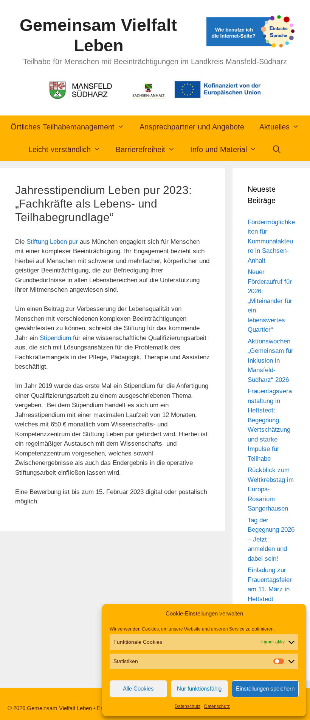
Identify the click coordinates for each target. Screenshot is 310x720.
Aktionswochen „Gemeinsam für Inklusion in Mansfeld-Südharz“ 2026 (270, 360)
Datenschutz (187, 706)
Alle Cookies (138, 688)
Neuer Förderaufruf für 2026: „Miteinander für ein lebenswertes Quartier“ (270, 300)
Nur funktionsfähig (199, 688)
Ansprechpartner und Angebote (192, 127)
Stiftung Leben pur (52, 241)
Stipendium (55, 338)
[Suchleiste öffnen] (276, 149)
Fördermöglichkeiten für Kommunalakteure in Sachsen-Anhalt (271, 241)
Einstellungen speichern (265, 688)
